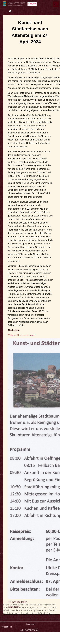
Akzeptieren (7, 626)
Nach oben (14, 330)
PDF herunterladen (17, 601)
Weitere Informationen (30, 630)
